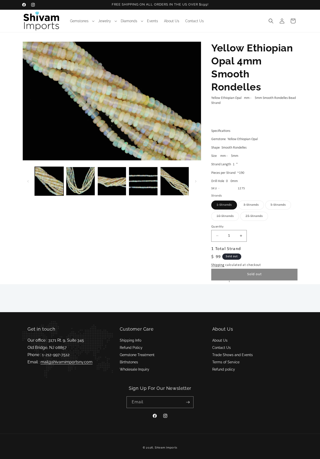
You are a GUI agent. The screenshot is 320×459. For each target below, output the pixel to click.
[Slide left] (28, 181)
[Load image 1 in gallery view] (49, 181)
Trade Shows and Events (232, 355)
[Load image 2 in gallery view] (80, 181)
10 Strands (227, 217)
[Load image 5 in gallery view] (174, 181)
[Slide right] (195, 181)
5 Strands (280, 206)
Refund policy (223, 369)
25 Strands (257, 217)
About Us (220, 340)
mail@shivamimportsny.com (66, 362)
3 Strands (254, 206)
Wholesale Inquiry (134, 369)
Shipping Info (130, 340)
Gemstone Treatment (137, 355)
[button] (81, 21)
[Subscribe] (187, 402)
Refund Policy (131, 348)
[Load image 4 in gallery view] (143, 181)
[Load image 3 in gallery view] (112, 181)
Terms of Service (226, 362)
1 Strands (226, 206)
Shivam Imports (166, 447)
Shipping (217, 265)
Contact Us (221, 348)
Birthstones (129, 362)
